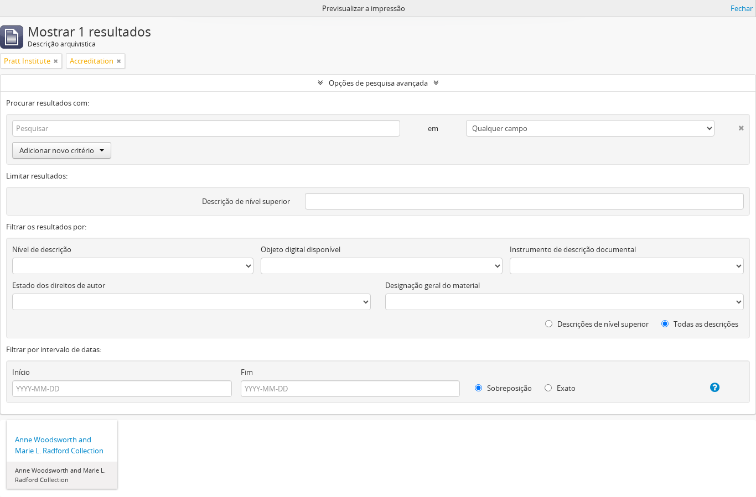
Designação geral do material (432, 285)
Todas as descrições (705, 324)
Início (21, 372)
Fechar (742, 8)
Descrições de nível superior (602, 324)
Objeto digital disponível (300, 249)
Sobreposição (508, 388)
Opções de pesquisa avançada (378, 83)
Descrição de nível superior (246, 201)
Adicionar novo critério (56, 150)
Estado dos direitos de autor (58, 285)
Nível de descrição (41, 249)
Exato (565, 388)
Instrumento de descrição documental (573, 249)
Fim (247, 372)
